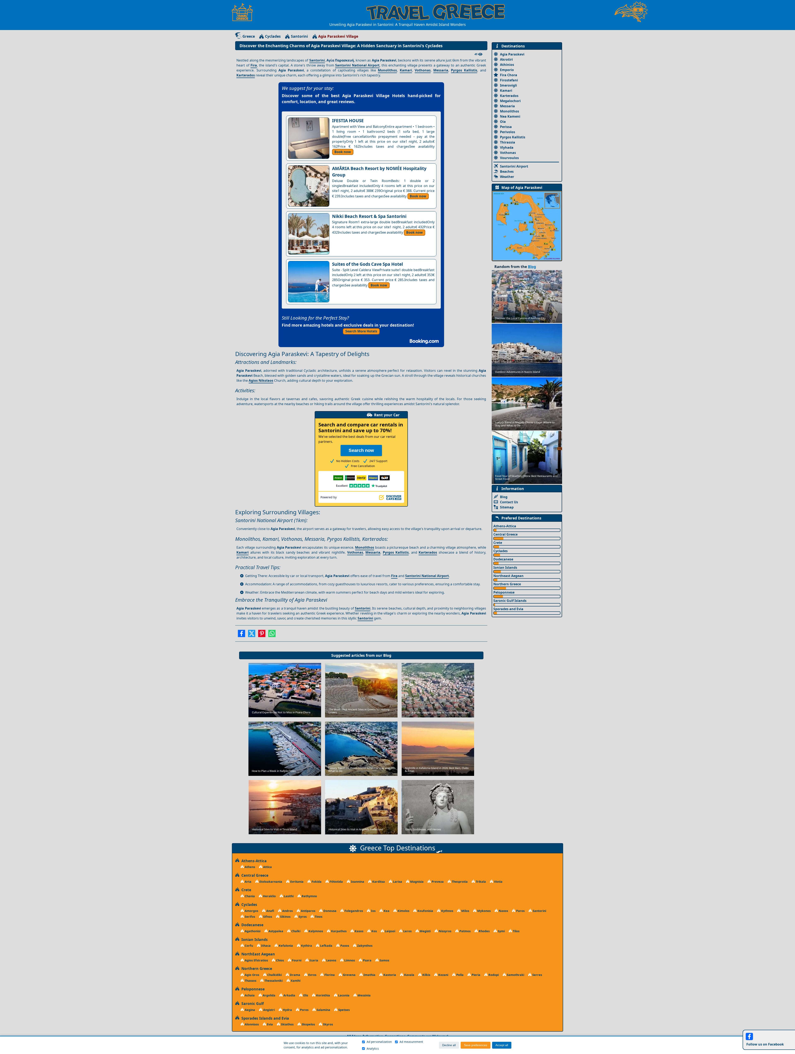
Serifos (249, 917)
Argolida (268, 995)
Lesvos (330, 960)
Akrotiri (506, 59)
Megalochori (510, 101)
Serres (536, 975)
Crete (497, 542)
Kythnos (446, 911)
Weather (507, 176)
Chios (279, 960)
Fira (254, 65)
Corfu (248, 946)
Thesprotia (459, 882)
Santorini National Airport (357, 65)
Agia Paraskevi (512, 54)
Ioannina (357, 882)
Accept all (501, 1045)
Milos (464, 911)
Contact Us (509, 502)
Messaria (440, 70)
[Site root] (244, 12)
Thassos (250, 981)
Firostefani (509, 80)
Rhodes (484, 931)
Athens (249, 867)
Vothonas (423, 70)
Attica (267, 867)
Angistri (268, 1010)
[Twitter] (251, 635)
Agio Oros (251, 975)
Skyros (327, 1024)
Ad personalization (379, 1042)
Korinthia (322, 995)
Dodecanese (503, 559)
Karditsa (378, 882)
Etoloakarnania (270, 882)
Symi (501, 931)
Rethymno (309, 896)
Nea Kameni (510, 116)
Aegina (249, 1010)
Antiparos (307, 911)
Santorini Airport (514, 166)
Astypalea (275, 931)
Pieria (475, 975)
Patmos (465, 931)
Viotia (497, 882)
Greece (248, 36)
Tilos (515, 931)
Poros (303, 1010)
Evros (311, 975)
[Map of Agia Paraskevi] (527, 225)
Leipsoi (389, 931)
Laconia (343, 995)
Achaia (249, 995)
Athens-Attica (504, 526)
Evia (269, 1024)
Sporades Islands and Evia (264, 1018)
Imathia (369, 975)
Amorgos (251, 911)
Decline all (449, 1045)
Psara (366, 960)
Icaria (313, 960)
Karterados (245, 75)
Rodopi (493, 975)
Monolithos (387, 70)
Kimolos (403, 911)
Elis (305, 995)
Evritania (296, 882)
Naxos (503, 911)
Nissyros (444, 931)
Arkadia (289, 995)
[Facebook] (241, 635)
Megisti (425, 931)
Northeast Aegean (508, 575)
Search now (361, 450)
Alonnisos (251, 1024)
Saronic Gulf (251, 1003)
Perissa (506, 126)
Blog (387, 655)
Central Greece (505, 534)
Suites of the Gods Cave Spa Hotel (367, 264)
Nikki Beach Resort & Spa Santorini (369, 216)
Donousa (329, 911)
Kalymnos (315, 931)
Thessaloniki (273, 981)
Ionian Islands (505, 567)
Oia (503, 121)
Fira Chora (508, 75)
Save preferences (475, 1045)
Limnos (349, 960)
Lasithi (288, 896)
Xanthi (295, 981)
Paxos (344, 946)
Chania (249, 896)
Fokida (316, 882)
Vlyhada (506, 147)
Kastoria (389, 975)
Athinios (507, 64)
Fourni (296, 960)
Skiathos (287, 1024)
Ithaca (265, 946)
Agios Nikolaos (261, 380)
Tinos (318, 917)
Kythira (306, 946)
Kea (386, 911)
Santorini (299, 36)
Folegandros (353, 911)
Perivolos (507, 132)
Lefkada (325, 946)
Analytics (373, 1048)
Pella (459, 975)
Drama (294, 975)
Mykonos (483, 911)
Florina (329, 975)
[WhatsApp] (272, 635)
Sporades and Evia (508, 609)
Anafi (269, 911)
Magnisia (416, 882)
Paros (520, 911)
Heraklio (269, 896)
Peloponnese (503, 592)
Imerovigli (508, 85)
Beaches (507, 171)
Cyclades (273, 36)
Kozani (442, 975)
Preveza (437, 882)
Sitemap (507, 507)
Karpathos (338, 931)
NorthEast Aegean (257, 953)
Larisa (397, 882)
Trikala (480, 882)
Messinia (364, 995)
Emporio (507, 70)
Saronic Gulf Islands (509, 600)
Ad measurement (411, 1042)
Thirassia (507, 142)
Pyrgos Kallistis (464, 70)
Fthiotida (336, 882)
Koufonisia (425, 911)
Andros (287, 911)
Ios (373, 911)
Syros (302, 917)
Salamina (323, 1010)
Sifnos (267, 917)
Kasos (358, 931)
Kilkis (426, 975)
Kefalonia (285, 946)
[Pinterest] (261, 635)
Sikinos (284, 917)
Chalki (295, 931)
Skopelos (308, 1024)
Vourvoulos (509, 158)
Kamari (406, 70)
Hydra (287, 1010)
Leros (407, 931)
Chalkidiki (274, 975)
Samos (384, 960)
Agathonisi (252, 931)
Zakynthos (364, 946)
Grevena (348, 975)
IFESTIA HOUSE (348, 120)
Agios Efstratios (256, 960)
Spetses (343, 1010)
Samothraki (515, 975)
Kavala (408, 975)
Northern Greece (507, 584)
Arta (247, 882)
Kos (374, 931)
